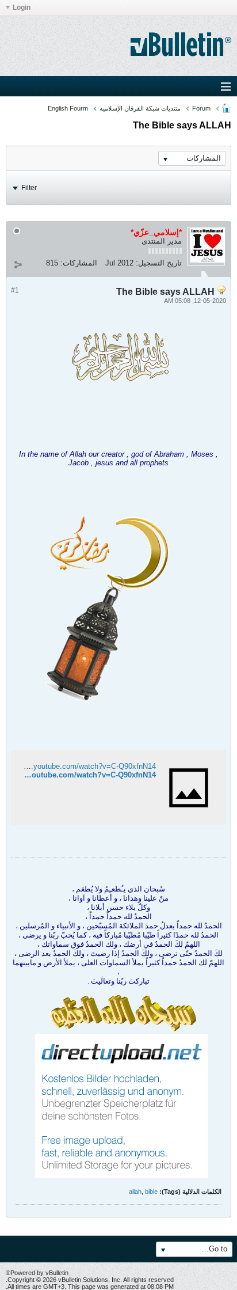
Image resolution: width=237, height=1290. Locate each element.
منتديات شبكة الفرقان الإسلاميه (140, 108)
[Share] (17, 264)
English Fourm (68, 108)
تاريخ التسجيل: (159, 263)
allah (135, 1191)
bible (151, 1191)
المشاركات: (78, 263)
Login (21, 7)
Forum (201, 108)
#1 (15, 290)
